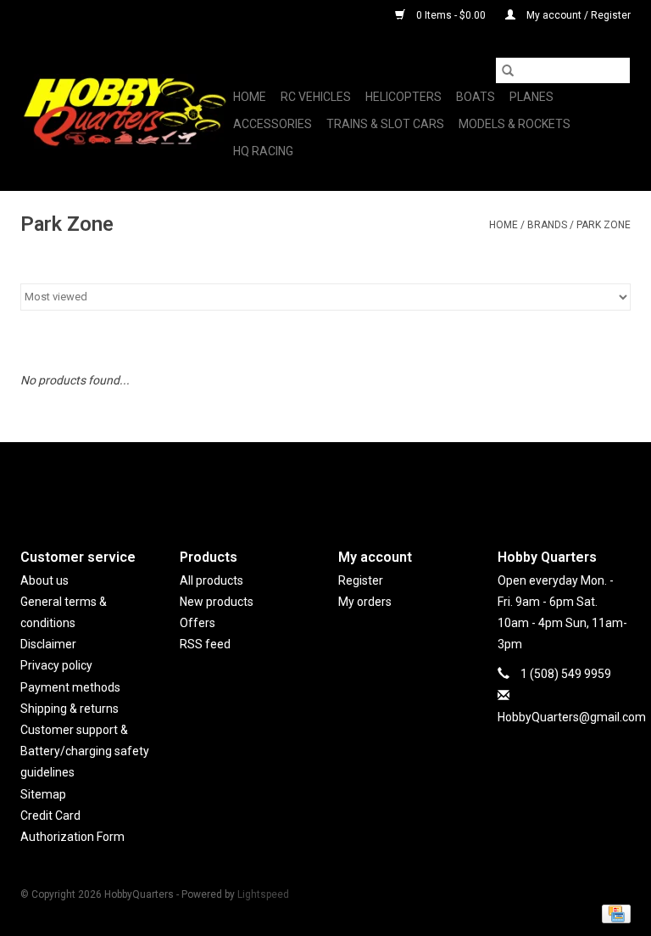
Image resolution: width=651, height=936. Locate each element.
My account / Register (577, 15)
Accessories (272, 124)
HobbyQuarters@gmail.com (572, 717)
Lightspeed (263, 894)
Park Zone (603, 225)
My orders (365, 601)
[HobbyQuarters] (124, 111)
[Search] (507, 70)
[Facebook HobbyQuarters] (295, 481)
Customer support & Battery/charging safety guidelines (84, 751)
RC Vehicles (316, 97)
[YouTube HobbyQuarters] (325, 481)
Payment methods (70, 687)
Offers (197, 623)
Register (360, 580)
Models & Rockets (514, 124)
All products (211, 580)
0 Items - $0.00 (451, 15)
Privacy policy (56, 665)
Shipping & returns (69, 708)
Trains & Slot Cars (385, 124)
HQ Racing (263, 151)
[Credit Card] (613, 913)
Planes (531, 97)
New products (216, 601)
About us (44, 580)
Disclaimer (48, 644)
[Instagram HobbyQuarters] (355, 481)
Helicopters (403, 97)
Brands (547, 225)
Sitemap (43, 794)
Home (249, 97)
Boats (475, 97)
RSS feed (205, 644)
